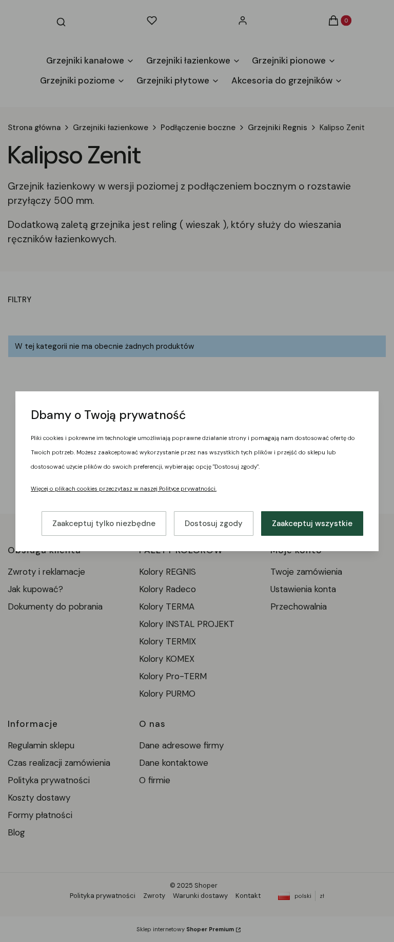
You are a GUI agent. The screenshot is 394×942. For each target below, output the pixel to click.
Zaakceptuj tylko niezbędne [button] (103, 523)
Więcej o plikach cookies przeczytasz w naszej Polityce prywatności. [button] (123, 488)
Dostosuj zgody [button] (214, 523)
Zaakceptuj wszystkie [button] (312, 523)
